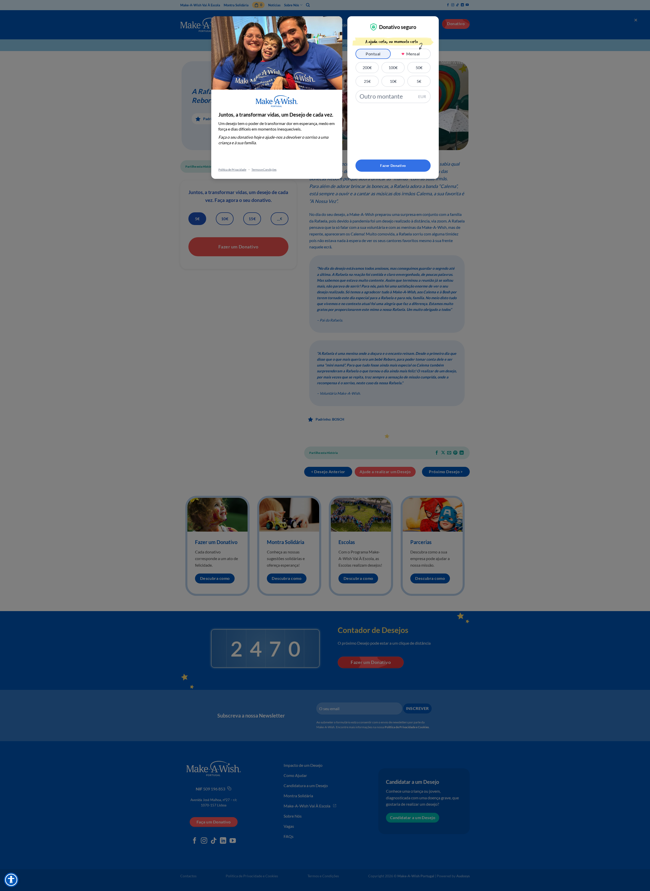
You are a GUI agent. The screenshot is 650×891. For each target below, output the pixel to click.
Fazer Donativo (393, 165)
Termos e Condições (264, 169)
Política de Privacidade (232, 169)
